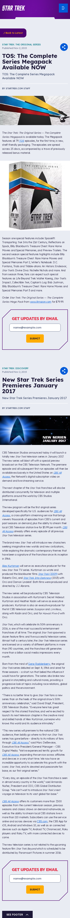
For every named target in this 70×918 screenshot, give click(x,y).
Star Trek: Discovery (15, 368)
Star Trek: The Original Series (21, 44)
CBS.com (42, 821)
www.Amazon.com (41, 301)
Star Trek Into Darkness (37, 578)
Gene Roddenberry (39, 664)
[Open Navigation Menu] (63, 8)
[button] (13, 8)
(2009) (47, 574)
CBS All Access (20, 742)
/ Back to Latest (13, 33)
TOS (21, 140)
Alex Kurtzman (10, 566)
